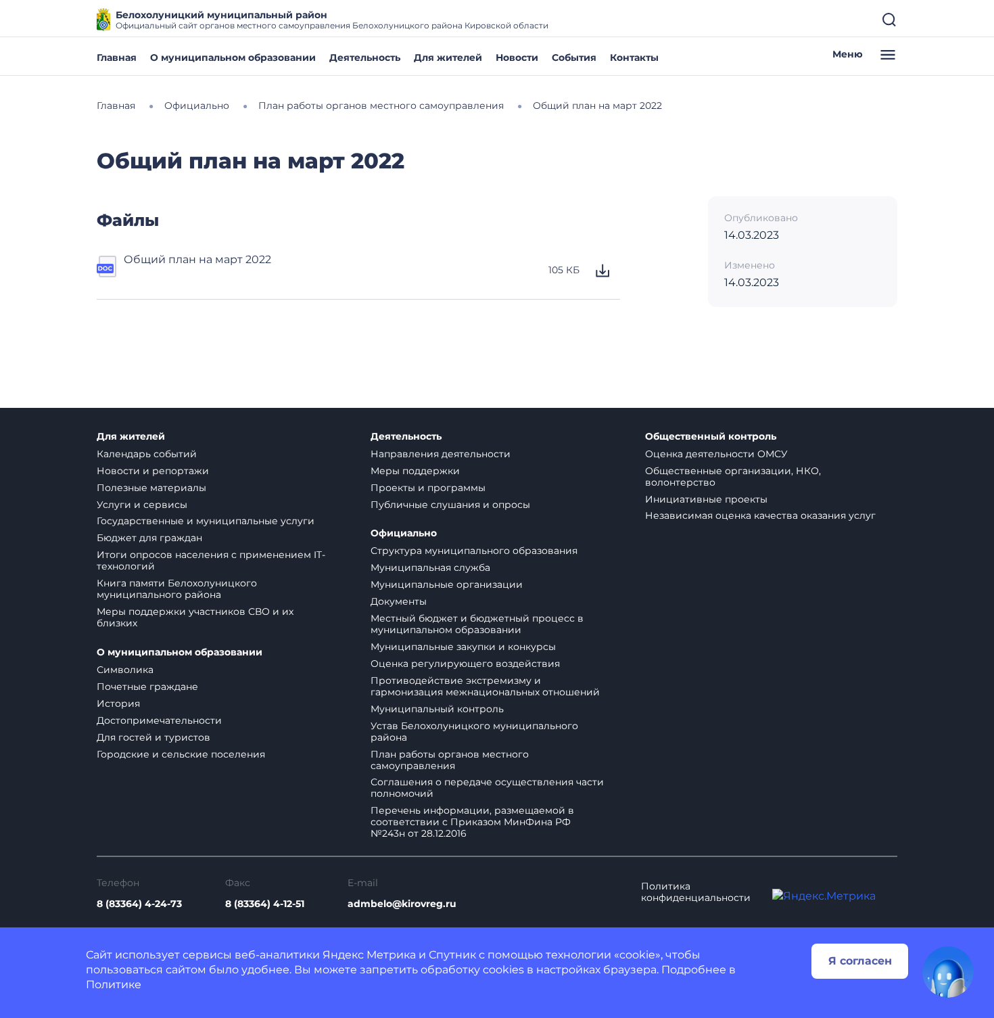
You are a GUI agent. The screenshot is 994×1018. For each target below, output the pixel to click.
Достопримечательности (159, 720)
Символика (125, 670)
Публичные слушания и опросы (450, 505)
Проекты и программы (428, 488)
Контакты (634, 57)
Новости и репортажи (153, 471)
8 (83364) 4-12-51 (264, 904)
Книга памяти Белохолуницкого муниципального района (177, 589)
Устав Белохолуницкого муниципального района (474, 731)
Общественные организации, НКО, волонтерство (733, 476)
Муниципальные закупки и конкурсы (463, 647)
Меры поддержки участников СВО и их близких (195, 617)
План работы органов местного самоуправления (450, 760)
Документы (399, 601)
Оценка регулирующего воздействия (465, 663)
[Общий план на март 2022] (107, 270)
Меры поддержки (415, 471)
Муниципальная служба (430, 567)
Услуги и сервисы (142, 505)
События (574, 57)
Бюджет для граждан (149, 538)
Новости (517, 57)
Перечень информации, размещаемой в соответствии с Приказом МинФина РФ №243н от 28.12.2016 (472, 821)
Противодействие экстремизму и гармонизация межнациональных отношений (485, 686)
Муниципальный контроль (437, 709)
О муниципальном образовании (233, 57)
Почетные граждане (147, 686)
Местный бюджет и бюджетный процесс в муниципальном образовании (477, 624)
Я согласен (860, 960)
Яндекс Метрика (369, 954)
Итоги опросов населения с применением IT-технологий (211, 560)
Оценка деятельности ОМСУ (716, 454)
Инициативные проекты (706, 499)
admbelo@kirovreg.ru (402, 904)
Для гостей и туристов (153, 737)
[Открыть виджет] (948, 972)
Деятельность (364, 57)
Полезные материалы (151, 488)
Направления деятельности (441, 454)
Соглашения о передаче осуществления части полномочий (487, 788)
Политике (113, 984)
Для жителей (448, 57)
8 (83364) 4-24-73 (139, 904)
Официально (404, 533)
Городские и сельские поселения (181, 754)
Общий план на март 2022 (197, 259)
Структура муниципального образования (474, 551)
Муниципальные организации (447, 584)
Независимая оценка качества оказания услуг (760, 515)
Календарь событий (147, 454)
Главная (117, 57)
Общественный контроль (710, 436)
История (118, 703)
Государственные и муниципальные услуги (205, 521)
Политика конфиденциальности (696, 892)
